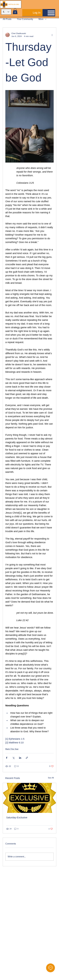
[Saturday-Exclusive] (29, 798)
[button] (15, 11)
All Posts (7, 19)
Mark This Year (12, 749)
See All (51, 778)
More (41, 19)
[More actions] (52, 35)
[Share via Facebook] (6, 757)
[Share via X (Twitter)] (13, 757)
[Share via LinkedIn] (20, 757)
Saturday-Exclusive (16, 817)
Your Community (25, 19)
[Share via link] (27, 757)
